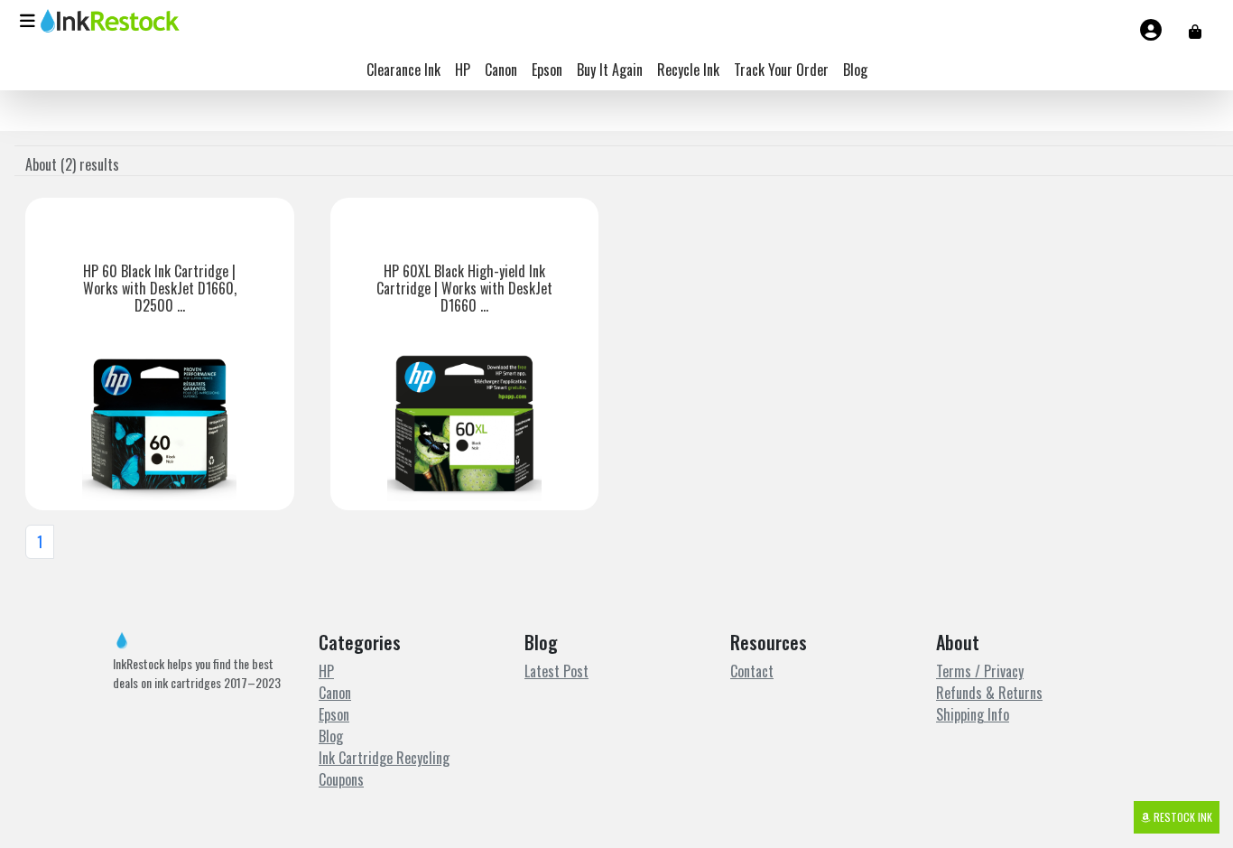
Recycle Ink (688, 69)
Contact (752, 671)
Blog (855, 69)
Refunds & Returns (989, 693)
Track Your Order (781, 69)
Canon (501, 69)
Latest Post (556, 671)
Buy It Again (610, 69)
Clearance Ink (403, 69)
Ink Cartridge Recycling (384, 758)
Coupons (341, 779)
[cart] (1195, 31)
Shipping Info (972, 714)
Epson (547, 69)
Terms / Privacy (980, 671)
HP (462, 69)
